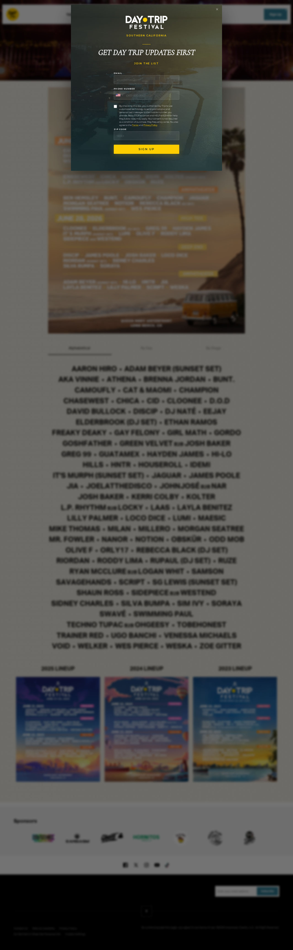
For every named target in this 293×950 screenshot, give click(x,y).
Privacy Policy (150, 125)
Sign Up (146, 149)
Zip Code (120, 129)
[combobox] (119, 95)
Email (118, 73)
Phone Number (124, 89)
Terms (135, 125)
